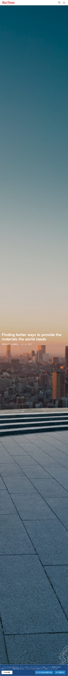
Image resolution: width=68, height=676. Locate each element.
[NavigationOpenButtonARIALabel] (64, 2)
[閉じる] (65, 667)
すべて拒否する (60, 672)
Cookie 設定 (7, 672)
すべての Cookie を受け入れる (44, 672)
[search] (59, 2)
